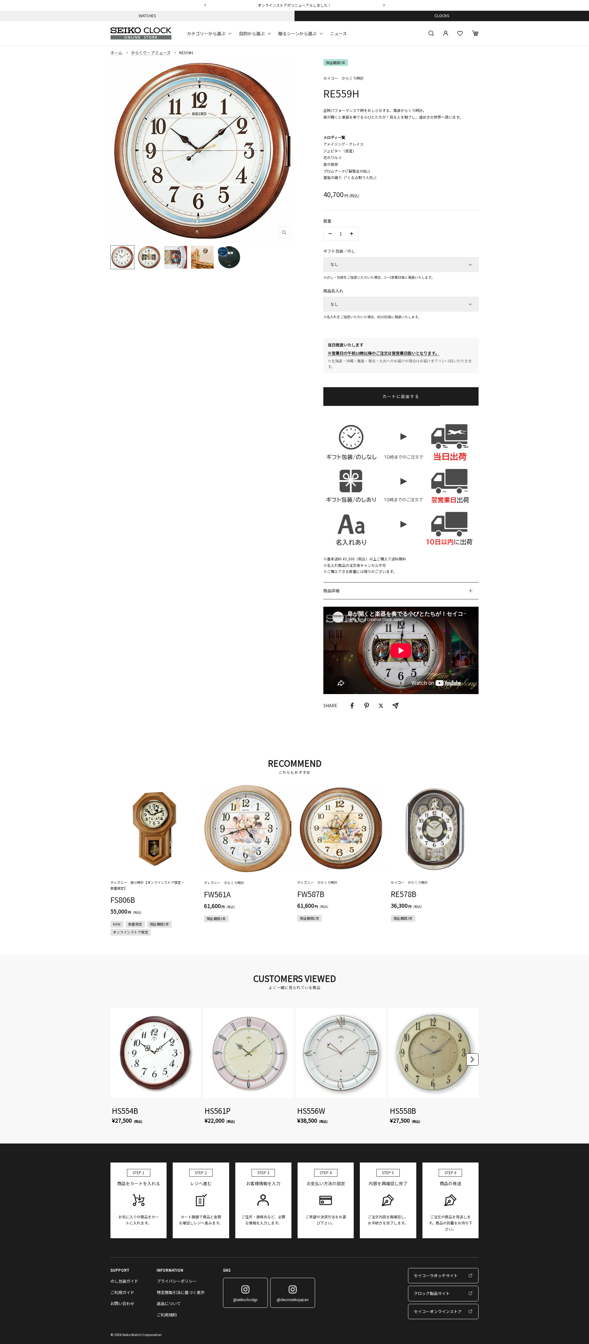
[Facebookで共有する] (352, 706)
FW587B (310, 893)
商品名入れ (333, 291)
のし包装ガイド (124, 1281)
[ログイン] (445, 33)
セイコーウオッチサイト (436, 1275)
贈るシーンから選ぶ (297, 33)
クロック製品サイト (432, 1293)
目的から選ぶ (252, 33)
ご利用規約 (167, 1315)
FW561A (217, 894)
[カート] (475, 33)
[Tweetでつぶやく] (381, 706)
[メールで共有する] (395, 706)
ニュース (338, 33)
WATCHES (147, 15)
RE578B (403, 893)
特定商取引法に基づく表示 (181, 1292)
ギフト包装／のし (339, 251)
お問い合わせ (122, 1303)
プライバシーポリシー (177, 1281)
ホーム (116, 52)
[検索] (431, 33)
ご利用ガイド (122, 1292)
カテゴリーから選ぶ (206, 33)
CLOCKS (441, 15)
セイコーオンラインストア (438, 1311)
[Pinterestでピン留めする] (367, 706)
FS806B (122, 899)
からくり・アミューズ (151, 52)
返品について (169, 1303)
